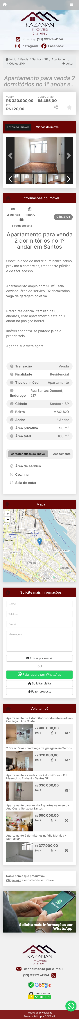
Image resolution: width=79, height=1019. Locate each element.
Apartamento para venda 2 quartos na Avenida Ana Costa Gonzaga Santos (37, 807)
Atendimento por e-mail (43, 969)
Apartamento (60, 59)
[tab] (18, 127)
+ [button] (8, 514)
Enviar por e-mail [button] (41, 658)
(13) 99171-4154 (50, 39)
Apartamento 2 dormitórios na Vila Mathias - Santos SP (36, 837)
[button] (11, 155)
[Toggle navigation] (71, 4)
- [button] (8, 519)
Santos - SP (40, 59)
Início (12, 59)
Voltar (69, 63)
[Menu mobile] (5, 4)
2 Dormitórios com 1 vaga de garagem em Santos (39, 748)
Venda (24, 59)
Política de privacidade (39, 1012)
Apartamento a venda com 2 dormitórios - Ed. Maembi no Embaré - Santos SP (36, 776)
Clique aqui (13, 880)
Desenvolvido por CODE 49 (39, 1016)
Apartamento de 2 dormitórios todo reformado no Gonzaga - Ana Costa (39, 719)
